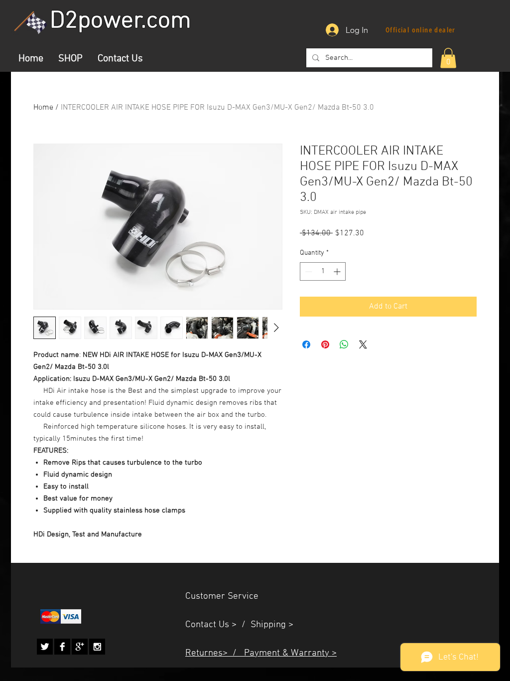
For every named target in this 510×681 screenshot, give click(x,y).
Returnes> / (214, 653)
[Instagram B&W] (97, 647)
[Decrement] (307, 271)
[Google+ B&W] (80, 647)
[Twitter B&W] (45, 647)
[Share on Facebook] (306, 344)
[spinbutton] (323, 271)
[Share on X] (363, 344)
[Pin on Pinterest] (325, 344)
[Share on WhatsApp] (344, 344)
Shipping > (272, 625)
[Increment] (338, 271)
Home (43, 108)
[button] (448, 58)
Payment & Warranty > (290, 653)
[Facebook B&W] (62, 647)
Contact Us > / (218, 625)
